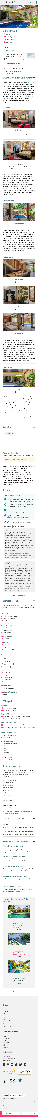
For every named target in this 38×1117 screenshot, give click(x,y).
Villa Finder (6, 1056)
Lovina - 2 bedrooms (19, 953)
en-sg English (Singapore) (17, 1095)
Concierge (6, 1022)
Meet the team (7, 1024)
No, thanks (20, 1113)
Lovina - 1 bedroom (19, 980)
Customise (8, 1113)
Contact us (6, 1012)
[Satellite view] (5, 433)
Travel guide (7, 1060)
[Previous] (16, 25)
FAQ (4, 1014)
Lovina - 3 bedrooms (19, 925)
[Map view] (9, 433)
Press (4, 1016)
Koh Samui (6, 1038)
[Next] (21, 25)
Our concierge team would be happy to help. (18, 813)
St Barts (5, 1047)
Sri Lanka (5, 1040)
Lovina (8, 34)
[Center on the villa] (12, 433)
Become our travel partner (11, 1028)
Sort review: (7, 527)
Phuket (5, 1036)
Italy (4, 1045)
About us (5, 1010)
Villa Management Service (11, 1020)
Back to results (19, 992)
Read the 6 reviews (9, 50)
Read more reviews (19, 595)
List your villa (7, 1018)
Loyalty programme (9, 1026)
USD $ (6, 818)
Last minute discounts (10, 1058)
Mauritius (6, 1042)
